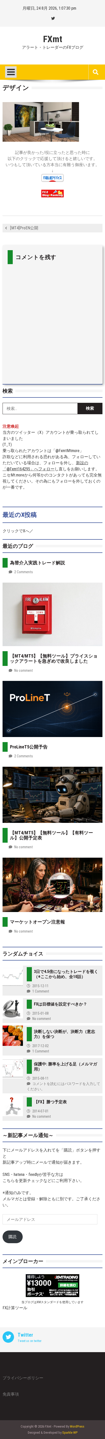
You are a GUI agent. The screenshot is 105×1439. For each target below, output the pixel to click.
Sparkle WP (69, 1432)
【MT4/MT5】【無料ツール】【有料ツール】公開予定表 (51, 835)
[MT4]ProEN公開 (24, 228)
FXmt (52, 39)
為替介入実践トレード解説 (37, 562)
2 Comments (23, 572)
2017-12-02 (40, 1046)
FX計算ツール (15, 1307)
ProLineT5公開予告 (29, 746)
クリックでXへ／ (18, 531)
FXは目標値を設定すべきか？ (60, 1004)
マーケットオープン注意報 (37, 921)
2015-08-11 (40, 1078)
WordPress (77, 1426)
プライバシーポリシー (23, 1378)
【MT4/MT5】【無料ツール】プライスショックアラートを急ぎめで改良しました (54, 658)
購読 (12, 1236)
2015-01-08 (40, 1013)
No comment (23, 670)
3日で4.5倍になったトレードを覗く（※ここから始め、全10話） (66, 974)
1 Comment (40, 991)
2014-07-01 (40, 1111)
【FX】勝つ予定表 (50, 1101)
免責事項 (11, 1394)
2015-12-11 (40, 986)
